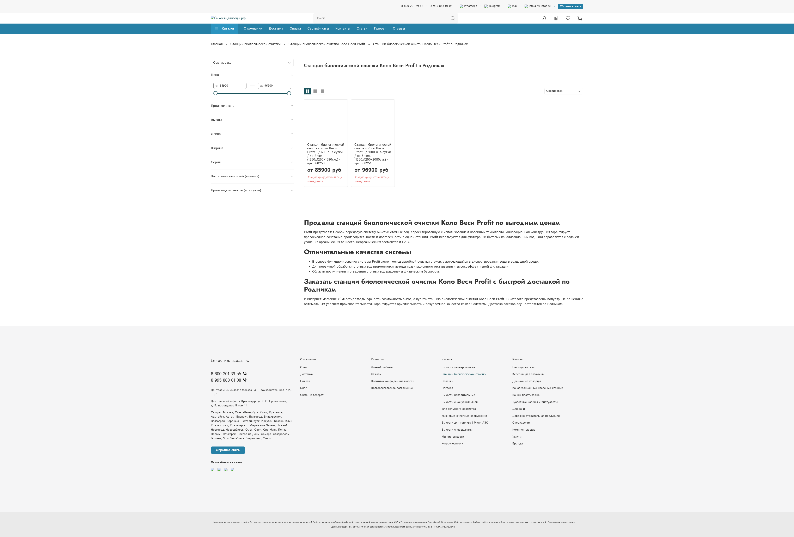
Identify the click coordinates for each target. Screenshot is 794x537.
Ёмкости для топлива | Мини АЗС (465, 423)
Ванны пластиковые (526, 395)
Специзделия (521, 423)
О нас (304, 367)
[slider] (215, 93)
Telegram (494, 6)
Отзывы (399, 28)
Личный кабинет (382, 367)
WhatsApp (470, 6)
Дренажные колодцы (526, 381)
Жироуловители (452, 444)
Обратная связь (570, 6)
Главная (216, 44)
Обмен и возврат (312, 395)
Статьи (362, 28)
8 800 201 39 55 (412, 6)
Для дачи (518, 409)
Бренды (517, 444)
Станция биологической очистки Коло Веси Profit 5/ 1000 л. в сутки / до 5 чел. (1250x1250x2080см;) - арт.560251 (372, 154)
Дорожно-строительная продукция (536, 416)
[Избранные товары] (568, 18)
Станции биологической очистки (255, 44)
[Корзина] (579, 18)
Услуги (516, 437)
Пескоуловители (523, 367)
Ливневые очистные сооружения (464, 416)
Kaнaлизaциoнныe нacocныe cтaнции (537, 388)
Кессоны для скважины (528, 374)
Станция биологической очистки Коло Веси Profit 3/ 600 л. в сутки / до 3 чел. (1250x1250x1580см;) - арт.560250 (325, 154)
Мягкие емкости (453, 437)
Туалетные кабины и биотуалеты (535, 402)
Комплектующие (523, 430)
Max (514, 6)
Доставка (276, 28)
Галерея (380, 28)
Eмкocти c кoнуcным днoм (460, 402)
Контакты (342, 28)
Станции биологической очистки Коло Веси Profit (326, 44)
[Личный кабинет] (544, 18)
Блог (303, 388)
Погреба (447, 388)
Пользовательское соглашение (392, 388)
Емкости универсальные (458, 367)
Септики (447, 381)
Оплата (295, 28)
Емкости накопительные (458, 395)
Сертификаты (318, 28)
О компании (253, 28)
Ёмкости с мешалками (457, 430)
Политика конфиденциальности (392, 381)
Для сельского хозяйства (459, 409)
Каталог (228, 28)
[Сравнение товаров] (556, 18)
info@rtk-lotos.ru (539, 6)
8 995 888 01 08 (441, 6)
